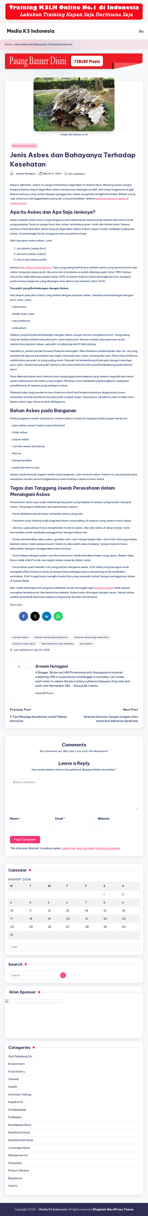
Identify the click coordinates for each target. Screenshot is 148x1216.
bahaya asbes (104, 588)
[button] (44, 693)
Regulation (15, 1178)
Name (15, 818)
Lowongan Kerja (19, 1148)
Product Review (18, 1170)
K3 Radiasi (15, 1117)
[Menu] (141, 31)
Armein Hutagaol (51, 666)
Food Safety (16, 1071)
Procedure (15, 1163)
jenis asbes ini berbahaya (35, 267)
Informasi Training (19, 1094)
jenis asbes (86, 643)
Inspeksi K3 (15, 1102)
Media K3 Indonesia (30, 31)
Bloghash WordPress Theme (113, 1209)
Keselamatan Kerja (20, 1140)
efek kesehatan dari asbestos (57, 643)
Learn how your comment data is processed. (91, 848)
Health (12, 1087)
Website (103, 818)
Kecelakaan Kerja (19, 1125)
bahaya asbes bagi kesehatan (51, 637)
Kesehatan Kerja (24, 145)
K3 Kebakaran (17, 1109)
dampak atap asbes (24, 643)
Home (8, 44)
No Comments (77, 174)
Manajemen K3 (18, 1155)
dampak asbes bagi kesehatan (91, 637)
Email (60, 818)
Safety (13, 1186)
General (13, 1079)
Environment (16, 1064)
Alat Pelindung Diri (20, 1056)
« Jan (14, 946)
